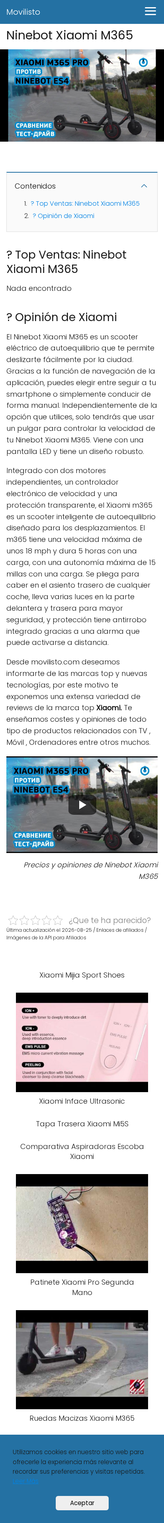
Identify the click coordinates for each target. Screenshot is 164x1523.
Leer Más (26, 1481)
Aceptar (82, 1503)
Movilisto (23, 12)
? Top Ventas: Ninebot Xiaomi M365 (85, 203)
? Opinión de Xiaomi (63, 215)
